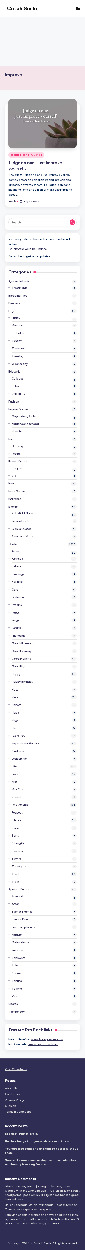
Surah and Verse (23, 536)
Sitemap (10, 1106)
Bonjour (17, 468)
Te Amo (17, 988)
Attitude (17, 559)
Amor (15, 904)
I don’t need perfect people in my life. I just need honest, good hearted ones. (42, 1195)
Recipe (16, 453)
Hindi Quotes (17, 491)
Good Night (19, 666)
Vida (15, 996)
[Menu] (78, 8)
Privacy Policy (14, 1100)
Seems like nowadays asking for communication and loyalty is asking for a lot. (40, 1162)
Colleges (18, 378)
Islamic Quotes (21, 529)
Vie (14, 476)
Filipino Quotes (18, 409)
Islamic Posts (20, 521)
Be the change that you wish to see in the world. (40, 1141)
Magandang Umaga (25, 424)
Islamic (13, 506)
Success (17, 851)
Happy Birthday (22, 682)
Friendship (19, 635)
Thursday (18, 348)
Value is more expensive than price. (28, 1209)
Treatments (19, 288)
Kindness (18, 751)
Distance (18, 597)
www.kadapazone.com (47, 1039)
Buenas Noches (22, 911)
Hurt (14, 728)
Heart (15, 697)
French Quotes (18, 461)
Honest (16, 705)
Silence (16, 820)
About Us (11, 1088)
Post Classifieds (16, 1069)
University (18, 394)
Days (11, 311)
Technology (16, 1011)
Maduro (17, 935)
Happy (16, 674)
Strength (18, 843)
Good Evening (21, 651)
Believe (16, 566)
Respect (17, 812)
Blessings (18, 574)
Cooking (17, 446)
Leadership (19, 758)
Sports (13, 1004)
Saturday (18, 333)
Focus (16, 612)
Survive (17, 858)
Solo (15, 965)
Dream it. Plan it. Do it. (21, 1133)
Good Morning (21, 658)
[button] (72, 222)
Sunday (17, 341)
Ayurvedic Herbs (19, 281)
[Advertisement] (42, 42)
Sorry (15, 835)
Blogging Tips (17, 295)
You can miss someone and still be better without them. (41, 1151)
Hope (15, 712)
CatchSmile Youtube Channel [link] (27, 249)
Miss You (17, 789)
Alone (16, 551)
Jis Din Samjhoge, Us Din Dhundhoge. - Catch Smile (39, 1205)
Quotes (13, 544)
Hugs (15, 720)
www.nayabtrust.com (43, 1044)
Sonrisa (17, 981)
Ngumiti (17, 431)
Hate (15, 689)
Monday (17, 325)
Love (15, 774)
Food (11, 439)
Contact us (12, 1094)
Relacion (17, 950)
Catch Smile (22, 8)
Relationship (20, 805)
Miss (15, 781)
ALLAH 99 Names (23, 513)
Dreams (17, 605)
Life (14, 766)
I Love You (18, 735)
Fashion (13, 401)
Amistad (17, 896)
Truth (15, 881)
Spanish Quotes (19, 889)
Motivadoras (20, 942)
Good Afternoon (23, 643)
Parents (17, 797)
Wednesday (20, 364)
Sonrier (16, 973)
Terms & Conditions (18, 1111)
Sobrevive (18, 958)
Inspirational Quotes (26, 154)
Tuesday (18, 356)
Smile (15, 828)
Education (15, 371)
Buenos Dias (20, 919)
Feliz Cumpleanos (23, 927)
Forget (16, 620)
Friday (16, 318)
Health (12, 483)
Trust (15, 874)
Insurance (14, 499)
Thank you (19, 866)
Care (15, 589)
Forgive (17, 628)
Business (14, 303)
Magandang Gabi (24, 416)
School (16, 386)
